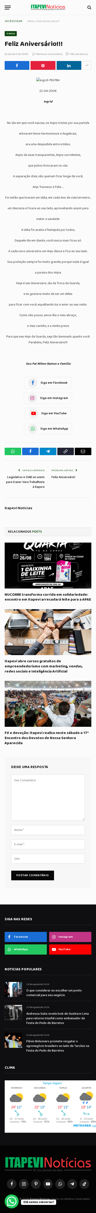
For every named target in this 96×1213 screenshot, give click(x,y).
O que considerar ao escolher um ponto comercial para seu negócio (54, 993)
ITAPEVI (11, 33)
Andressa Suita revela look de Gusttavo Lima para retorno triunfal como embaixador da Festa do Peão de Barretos (57, 1018)
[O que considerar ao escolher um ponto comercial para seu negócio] (13, 989)
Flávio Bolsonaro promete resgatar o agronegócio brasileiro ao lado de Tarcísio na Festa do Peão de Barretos (57, 1046)
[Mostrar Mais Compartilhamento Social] (86, 65)
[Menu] (8, 7)
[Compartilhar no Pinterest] (43, 65)
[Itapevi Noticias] (48, 7)
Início (30, 21)
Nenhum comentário (49, 54)
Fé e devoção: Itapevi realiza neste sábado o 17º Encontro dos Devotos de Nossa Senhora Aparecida (47, 738)
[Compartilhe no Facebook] (17, 65)
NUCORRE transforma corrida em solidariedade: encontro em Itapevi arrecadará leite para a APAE (48, 597)
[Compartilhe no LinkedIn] (69, 65)
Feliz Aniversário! (63, 477)
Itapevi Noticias (18, 508)
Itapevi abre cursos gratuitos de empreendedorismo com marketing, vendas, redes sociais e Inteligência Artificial (44, 666)
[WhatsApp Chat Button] (12, 1201)
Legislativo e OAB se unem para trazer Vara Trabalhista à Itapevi (25, 482)
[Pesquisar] (88, 7)
